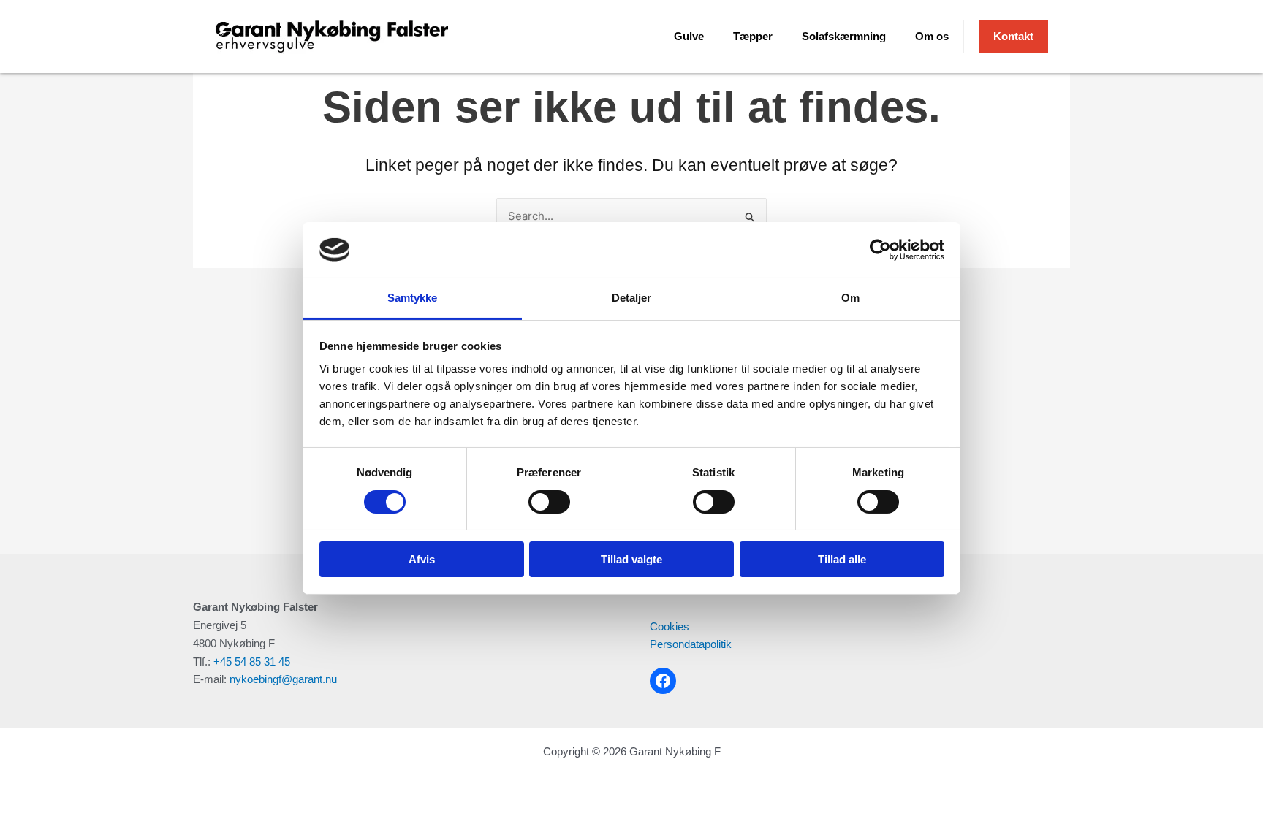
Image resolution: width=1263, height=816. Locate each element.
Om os (932, 36)
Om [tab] (850, 297)
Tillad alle (842, 559)
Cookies (669, 626)
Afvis (422, 559)
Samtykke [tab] (412, 297)
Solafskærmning (844, 36)
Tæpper (753, 36)
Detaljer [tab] (632, 297)
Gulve (689, 36)
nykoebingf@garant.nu (283, 679)
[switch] (549, 502)
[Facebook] (663, 681)
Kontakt (1013, 36)
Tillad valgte (631, 559)
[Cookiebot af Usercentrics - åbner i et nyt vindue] (880, 250)
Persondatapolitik (691, 644)
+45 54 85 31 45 (251, 661)
